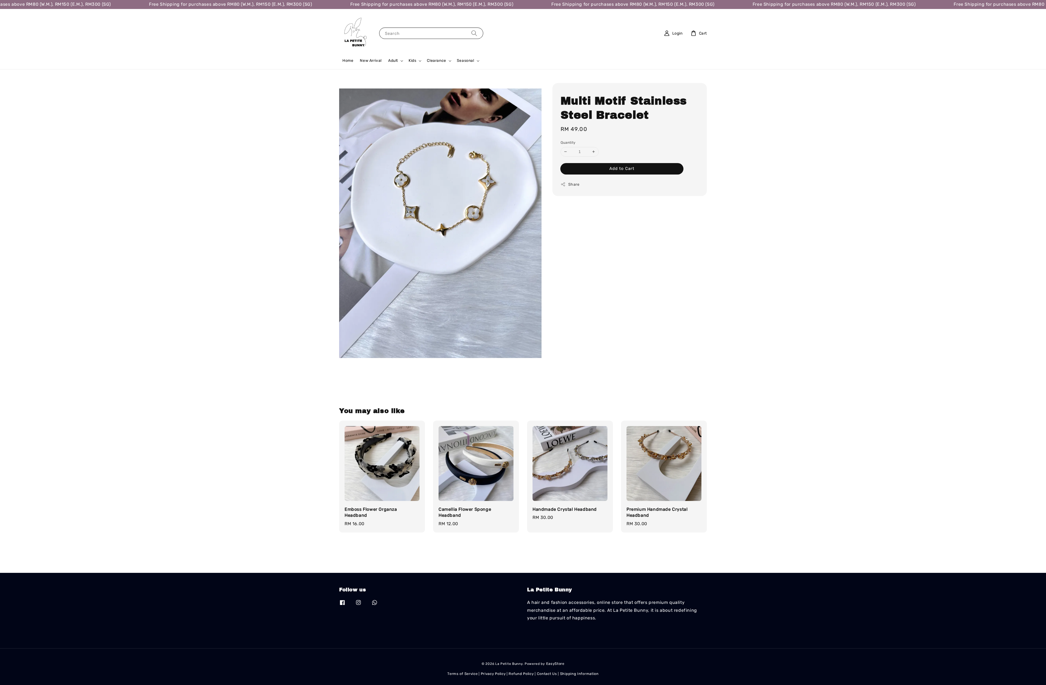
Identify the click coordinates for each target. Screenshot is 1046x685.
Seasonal (465, 60)
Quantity (568, 142)
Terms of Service (462, 674)
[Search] (474, 33)
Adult (393, 60)
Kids (412, 60)
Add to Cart (621, 168)
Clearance (436, 60)
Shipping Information (579, 674)
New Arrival (371, 60)
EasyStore (555, 664)
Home (347, 60)
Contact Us (547, 674)
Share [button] (574, 184)
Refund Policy (521, 674)
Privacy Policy (493, 674)
